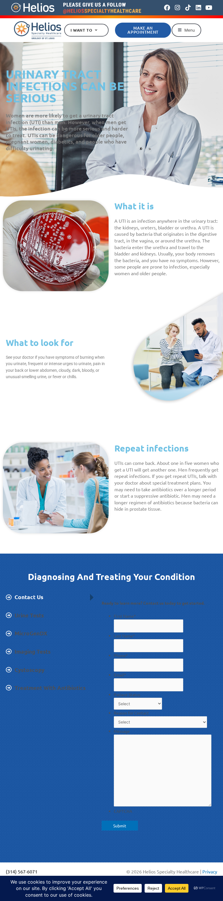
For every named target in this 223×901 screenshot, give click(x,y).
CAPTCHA (123, 811)
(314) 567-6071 (21, 871)
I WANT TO (81, 30)
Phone (121, 655)
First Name (125, 616)
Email (120, 674)
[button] (186, 30)
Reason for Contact (131, 712)
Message (122, 731)
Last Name (124, 635)
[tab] (45, 597)
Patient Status (127, 694)
